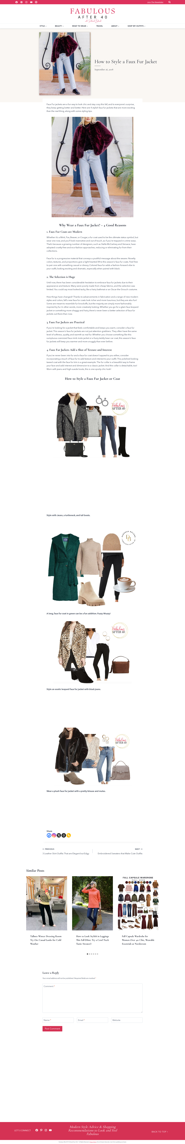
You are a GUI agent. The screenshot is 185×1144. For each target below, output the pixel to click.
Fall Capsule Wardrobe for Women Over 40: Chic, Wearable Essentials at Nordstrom (138, 940)
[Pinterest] (21, 2)
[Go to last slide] (30, 914)
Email (81, 1020)
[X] (59, 835)
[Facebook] (16, 2)
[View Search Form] (169, 2)
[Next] (155, 914)
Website (116, 1020)
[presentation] (46, 903)
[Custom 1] (36, 2)
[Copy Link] (68, 835)
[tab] (87, 954)
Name (47, 1020)
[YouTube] (31, 2)
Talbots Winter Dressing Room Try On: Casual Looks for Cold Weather (46, 940)
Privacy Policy (93, 1142)
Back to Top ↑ (160, 1131)
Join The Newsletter (155, 2)
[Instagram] (26, 2)
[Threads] (64, 835)
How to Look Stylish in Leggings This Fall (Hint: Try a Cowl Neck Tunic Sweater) (92, 940)
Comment (49, 986)
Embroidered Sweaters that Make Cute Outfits (120, 851)
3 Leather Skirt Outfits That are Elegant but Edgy (66, 851)
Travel (99, 26)
